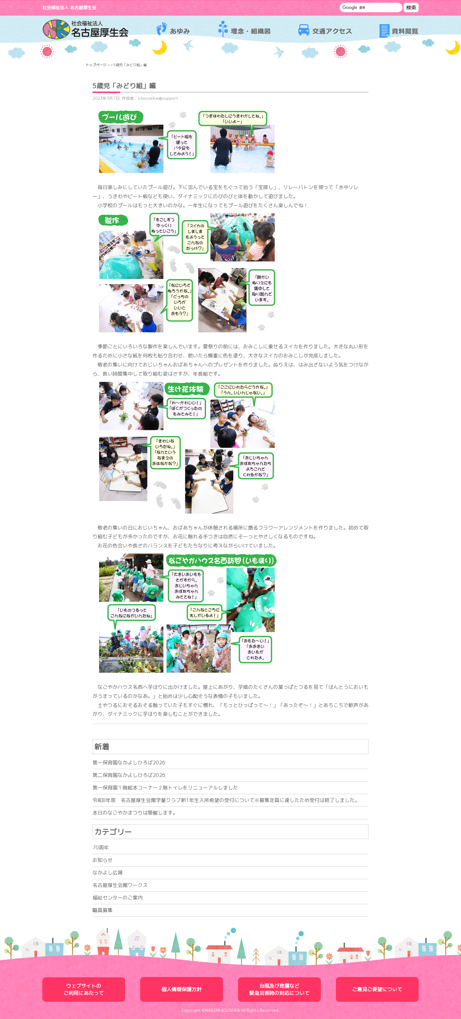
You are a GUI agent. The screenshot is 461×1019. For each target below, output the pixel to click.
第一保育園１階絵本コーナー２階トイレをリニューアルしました (165, 787)
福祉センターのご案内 (118, 897)
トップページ (96, 64)
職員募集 (103, 910)
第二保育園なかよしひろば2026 (129, 775)
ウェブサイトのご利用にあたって (84, 989)
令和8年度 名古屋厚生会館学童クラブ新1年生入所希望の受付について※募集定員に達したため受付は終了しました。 (226, 800)
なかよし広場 (108, 872)
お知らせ (103, 860)
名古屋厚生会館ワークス (120, 885)
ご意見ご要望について (377, 989)
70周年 (101, 847)
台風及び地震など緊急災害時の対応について (279, 989)
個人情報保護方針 (182, 989)
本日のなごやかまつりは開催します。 (135, 812)
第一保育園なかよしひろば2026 (129, 762)
